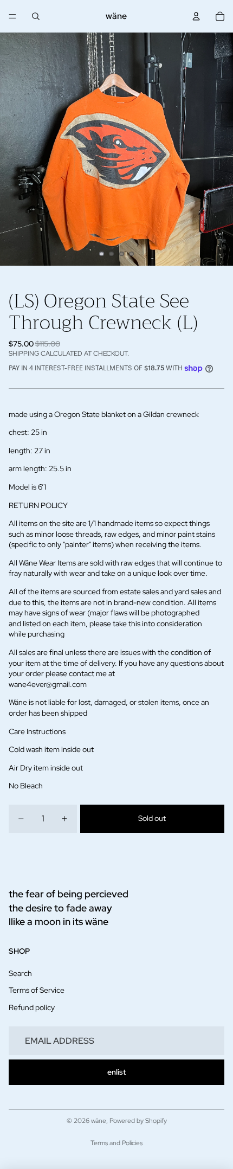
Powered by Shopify (138, 1120)
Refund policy (32, 1007)
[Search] (36, 16)
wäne (98, 1120)
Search (20, 973)
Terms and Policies (116, 1143)
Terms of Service (36, 990)
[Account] (196, 16)
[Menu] (12, 16)
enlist (116, 1072)
